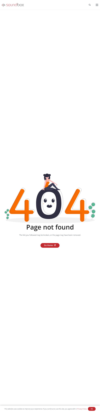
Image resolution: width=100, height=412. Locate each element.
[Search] (90, 4)
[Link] (13, 5)
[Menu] (97, 5)
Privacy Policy (82, 409)
